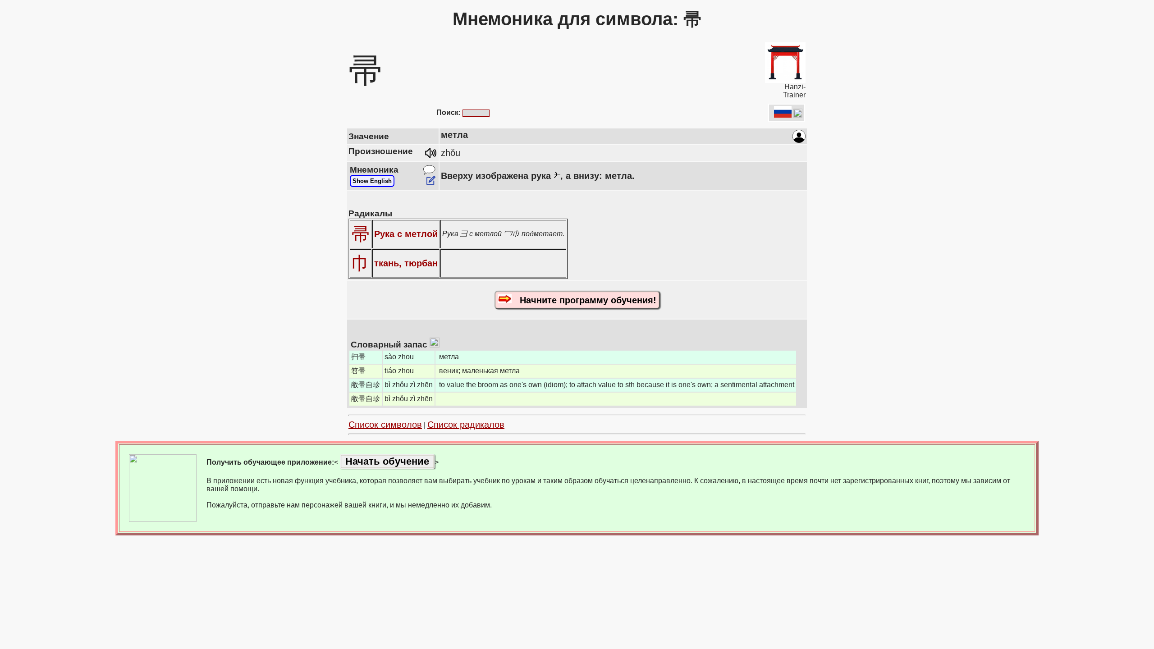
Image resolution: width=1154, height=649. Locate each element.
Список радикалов (465, 425)
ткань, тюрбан (406, 263)
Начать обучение (387, 461)
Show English (372, 181)
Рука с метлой (406, 234)
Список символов (385, 425)
